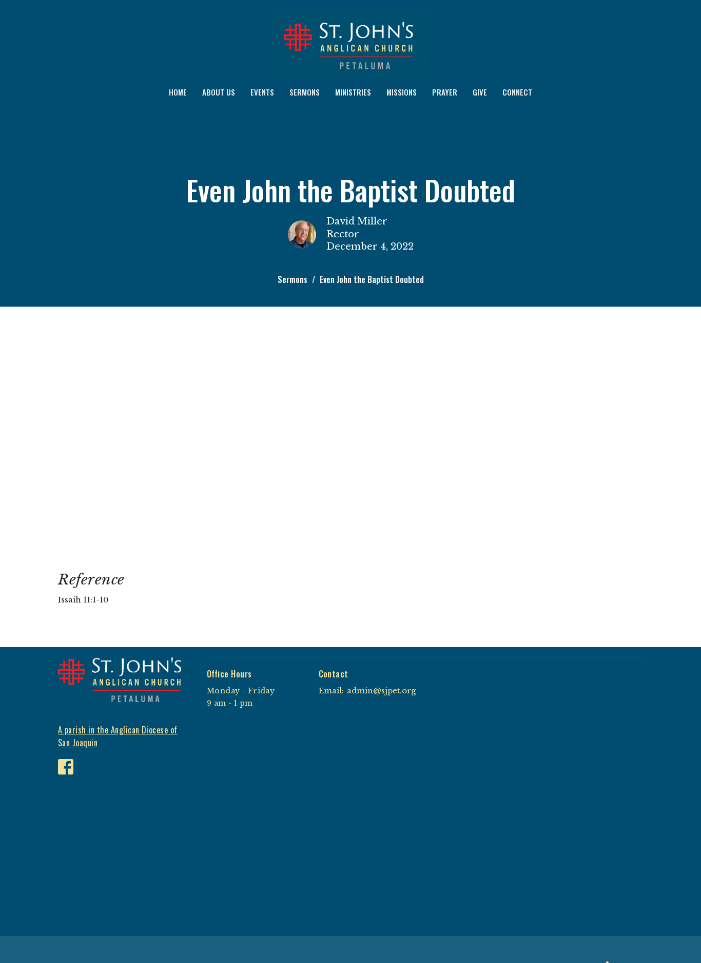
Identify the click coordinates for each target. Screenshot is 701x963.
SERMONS (304, 92)
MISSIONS (401, 92)
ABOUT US (218, 92)
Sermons (292, 279)
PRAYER (444, 92)
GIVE (480, 92)
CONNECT (517, 92)
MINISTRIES (353, 92)
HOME (178, 92)
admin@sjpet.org (381, 690)
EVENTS (262, 92)
